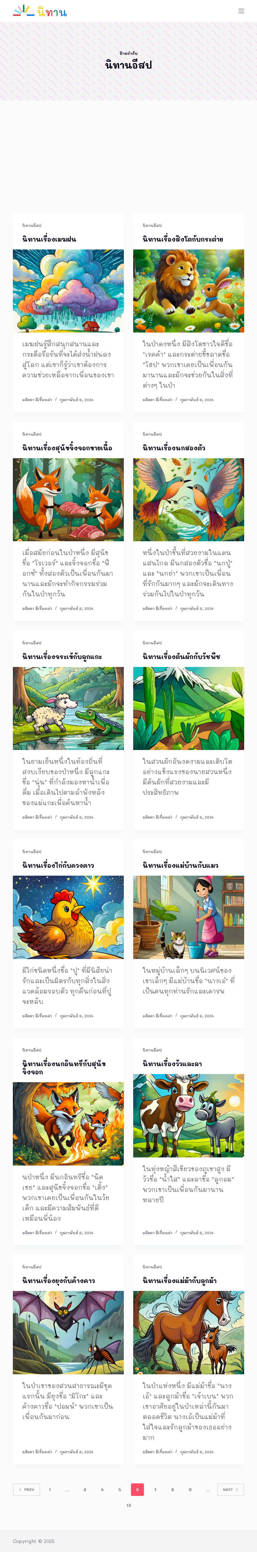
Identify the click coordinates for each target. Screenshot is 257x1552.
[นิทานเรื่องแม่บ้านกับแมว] (188, 917)
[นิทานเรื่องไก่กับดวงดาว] (68, 917)
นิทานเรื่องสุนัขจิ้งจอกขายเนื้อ (67, 448)
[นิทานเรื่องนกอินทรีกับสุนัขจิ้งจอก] (68, 1124)
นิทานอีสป (31, 225)
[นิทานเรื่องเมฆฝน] (68, 291)
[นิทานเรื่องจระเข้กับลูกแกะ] (68, 708)
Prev (29, 1489)
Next (228, 1489)
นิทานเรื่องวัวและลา (172, 1064)
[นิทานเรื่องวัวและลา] (188, 1115)
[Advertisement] (128, 166)
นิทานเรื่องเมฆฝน (49, 239)
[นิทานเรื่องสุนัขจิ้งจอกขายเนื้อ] (68, 500)
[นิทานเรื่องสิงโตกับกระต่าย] (188, 291)
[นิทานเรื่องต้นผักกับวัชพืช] (188, 708)
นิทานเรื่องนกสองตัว (174, 448)
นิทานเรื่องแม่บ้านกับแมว (180, 865)
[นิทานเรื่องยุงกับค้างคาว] (68, 1332)
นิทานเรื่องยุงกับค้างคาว (58, 1281)
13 (128, 1505)
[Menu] (241, 11)
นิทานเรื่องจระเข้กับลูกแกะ (62, 657)
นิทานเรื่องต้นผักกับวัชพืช (182, 657)
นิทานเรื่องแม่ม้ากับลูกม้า (180, 1281)
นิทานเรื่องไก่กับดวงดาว (58, 865)
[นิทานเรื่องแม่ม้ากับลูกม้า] (188, 1332)
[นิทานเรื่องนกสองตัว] (188, 500)
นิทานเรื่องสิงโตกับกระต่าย (183, 239)
